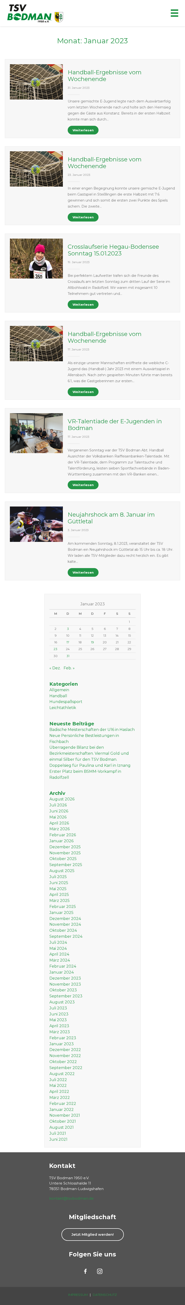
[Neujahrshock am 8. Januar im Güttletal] (36, 524)
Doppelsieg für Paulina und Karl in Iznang (90, 765)
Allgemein (59, 690)
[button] (92, 1234)
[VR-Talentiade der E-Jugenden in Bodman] (36, 433)
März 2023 (59, 1032)
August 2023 (62, 1002)
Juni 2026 (58, 811)
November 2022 (65, 1055)
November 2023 (65, 984)
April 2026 (59, 823)
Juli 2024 (58, 942)
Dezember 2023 (65, 978)
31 (67, 656)
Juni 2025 (58, 883)
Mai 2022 (58, 1085)
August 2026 (61, 799)
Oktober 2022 (63, 1061)
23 (55, 649)
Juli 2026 (58, 805)
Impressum (78, 1295)
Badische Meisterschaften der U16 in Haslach (92, 729)
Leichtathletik (62, 707)
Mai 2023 (58, 1020)
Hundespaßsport (65, 701)
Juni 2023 (58, 1014)
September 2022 (65, 1067)
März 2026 (59, 829)
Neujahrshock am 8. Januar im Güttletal (111, 518)
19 (92, 642)
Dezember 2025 (65, 847)
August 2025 (61, 870)
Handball (58, 696)
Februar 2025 (62, 906)
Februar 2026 (62, 835)
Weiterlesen (83, 130)
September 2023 (65, 996)
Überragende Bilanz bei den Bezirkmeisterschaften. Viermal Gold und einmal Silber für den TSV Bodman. (89, 753)
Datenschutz (105, 1295)
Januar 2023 (61, 1044)
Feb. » (69, 668)
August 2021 (61, 1127)
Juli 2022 (58, 1079)
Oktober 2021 (62, 1121)
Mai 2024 (58, 948)
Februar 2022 (62, 1103)
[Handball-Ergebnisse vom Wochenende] (36, 81)
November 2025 (65, 853)
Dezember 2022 (65, 1049)
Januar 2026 (61, 841)
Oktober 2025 (63, 858)
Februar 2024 (62, 966)
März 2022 (59, 1097)
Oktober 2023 (63, 990)
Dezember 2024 (65, 918)
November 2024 (65, 924)
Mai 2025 (57, 889)
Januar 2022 (61, 1109)
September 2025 (65, 864)
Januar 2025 (61, 912)
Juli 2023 (58, 1008)
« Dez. (55, 668)
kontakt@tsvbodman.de (71, 1198)
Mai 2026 (57, 817)
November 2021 (64, 1115)
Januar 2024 (61, 972)
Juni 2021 (58, 1139)
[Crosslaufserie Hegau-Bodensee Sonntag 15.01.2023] (36, 258)
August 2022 (62, 1073)
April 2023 (59, 1026)
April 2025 (59, 894)
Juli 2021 (57, 1133)
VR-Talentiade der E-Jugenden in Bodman (115, 424)
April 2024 (59, 954)
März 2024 (59, 960)
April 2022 (59, 1091)
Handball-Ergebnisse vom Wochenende (105, 75)
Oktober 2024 (63, 930)
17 (67, 642)
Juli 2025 (58, 876)
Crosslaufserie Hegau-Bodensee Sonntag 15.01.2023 (113, 250)
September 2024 (65, 936)
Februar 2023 (62, 1038)
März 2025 (59, 900)
